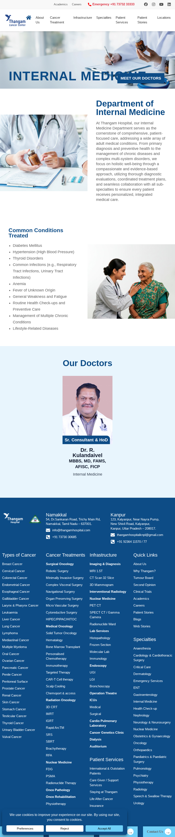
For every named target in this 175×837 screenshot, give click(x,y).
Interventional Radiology (108, 591)
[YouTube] (161, 4)
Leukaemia (10, 612)
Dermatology (142, 674)
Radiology (140, 789)
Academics (61, 4)
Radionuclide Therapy (61, 783)
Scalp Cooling (55, 686)
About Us (139, 564)
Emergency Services (148, 681)
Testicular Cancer (14, 716)
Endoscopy (98, 665)
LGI (92, 679)
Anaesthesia (142, 648)
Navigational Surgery (60, 591)
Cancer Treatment (57, 20)
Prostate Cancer (13, 688)
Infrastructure (82, 17)
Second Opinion (144, 585)
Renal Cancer (11, 695)
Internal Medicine (145, 701)
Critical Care (142, 667)
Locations (164, 17)
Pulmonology (142, 768)
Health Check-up (145, 708)
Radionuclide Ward (103, 624)
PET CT (95, 605)
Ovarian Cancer (13, 660)
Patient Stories (142, 20)
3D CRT (51, 707)
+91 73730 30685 (64, 537)
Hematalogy (54, 640)
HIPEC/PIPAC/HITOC (61, 619)
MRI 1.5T (96, 571)
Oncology (140, 743)
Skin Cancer (10, 702)
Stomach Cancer (14, 709)
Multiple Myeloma (14, 647)
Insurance (97, 805)
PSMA (50, 776)
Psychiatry (140, 775)
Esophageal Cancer (16, 591)
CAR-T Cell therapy (59, 679)
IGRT (50, 721)
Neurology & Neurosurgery (152, 722)
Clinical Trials (142, 591)
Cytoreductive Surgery (61, 612)
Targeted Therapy (58, 672)
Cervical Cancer (13, 571)
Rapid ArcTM (55, 727)
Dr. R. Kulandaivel (87, 458)
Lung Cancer (11, 626)
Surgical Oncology (60, 564)
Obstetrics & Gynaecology (151, 736)
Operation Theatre (103, 693)
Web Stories (141, 626)
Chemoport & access (61, 693)
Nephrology (141, 715)
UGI (92, 672)
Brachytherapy (56, 748)
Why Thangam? (144, 571)
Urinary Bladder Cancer (18, 730)
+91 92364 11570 (129, 541)
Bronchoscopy (100, 686)
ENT (136, 687)
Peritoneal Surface (15, 681)
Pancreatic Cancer (15, 667)
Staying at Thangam (104, 792)
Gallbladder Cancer (15, 598)
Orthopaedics (142, 750)
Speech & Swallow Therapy (152, 796)
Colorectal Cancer (14, 578)
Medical (95, 707)
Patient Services (122, 20)
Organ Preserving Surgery (64, 598)
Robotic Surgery (57, 571)
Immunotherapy (57, 665)
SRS (49, 734)
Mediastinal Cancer (15, 640)
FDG (49, 769)
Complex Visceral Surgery (64, 585)
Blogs (137, 619)
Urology (138, 803)
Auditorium (98, 746)
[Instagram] (146, 4)
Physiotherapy (56, 804)
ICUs (93, 700)
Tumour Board (143, 578)
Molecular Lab (99, 652)
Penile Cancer (12, 674)
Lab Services (99, 631)
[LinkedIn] (169, 4)
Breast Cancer (12, 564)
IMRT (50, 714)
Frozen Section (100, 645)
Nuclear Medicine (59, 762)
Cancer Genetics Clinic (107, 732)
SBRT (50, 741)
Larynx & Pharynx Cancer (20, 605)
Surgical (95, 714)
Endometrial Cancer (16, 585)
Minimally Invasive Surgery (65, 578)
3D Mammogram (102, 585)
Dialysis (95, 739)
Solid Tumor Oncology (61, 633)
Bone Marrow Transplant (63, 647)
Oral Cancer (10, 654)
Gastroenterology (145, 694)
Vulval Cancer (12, 737)
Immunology (98, 658)
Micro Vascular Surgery (62, 605)
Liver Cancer (11, 619)
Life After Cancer (101, 799)
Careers (77, 4)
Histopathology (100, 638)
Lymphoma (10, 633)
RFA (49, 755)
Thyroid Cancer (13, 723)
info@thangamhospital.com (71, 530)
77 (145, 541)
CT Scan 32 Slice (102, 578)
